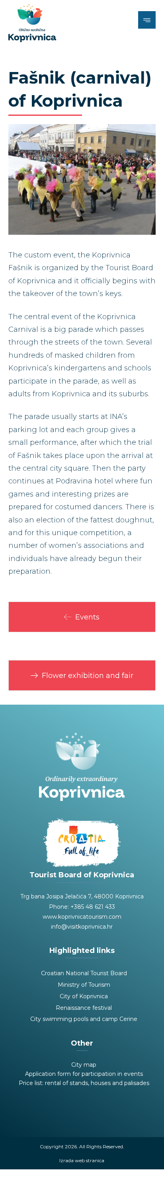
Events (87, 617)
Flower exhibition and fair (87, 675)
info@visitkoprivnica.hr (82, 926)
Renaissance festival (84, 1007)
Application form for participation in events (84, 1073)
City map (83, 1064)
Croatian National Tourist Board (84, 973)
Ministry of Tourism (84, 984)
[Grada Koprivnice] (32, 23)
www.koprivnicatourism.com (82, 916)
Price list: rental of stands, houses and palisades (84, 1083)
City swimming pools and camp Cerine (83, 1019)
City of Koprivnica (84, 996)
